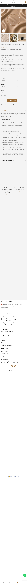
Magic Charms (17, 370)
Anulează (4, 95)
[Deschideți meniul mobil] (1, 2)
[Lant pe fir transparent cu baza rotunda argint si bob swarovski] (7, 225)
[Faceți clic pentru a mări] (3, 30)
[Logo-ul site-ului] (13, 2)
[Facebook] (12, 366)
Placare (3, 78)
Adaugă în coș (12, 100)
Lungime (3, 84)
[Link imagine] (8, 319)
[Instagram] (15, 366)
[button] (2, 21)
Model (2, 90)
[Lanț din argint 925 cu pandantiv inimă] (20, 225)
